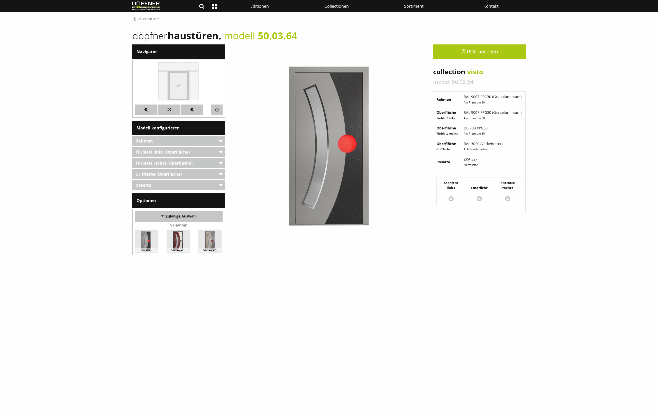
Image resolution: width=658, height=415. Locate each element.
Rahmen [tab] (144, 141)
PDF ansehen (481, 51)
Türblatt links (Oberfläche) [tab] (162, 152)
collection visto (148, 19)
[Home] (214, 6)
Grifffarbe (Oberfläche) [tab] (158, 174)
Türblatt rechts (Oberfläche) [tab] (164, 163)
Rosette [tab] (143, 185)
